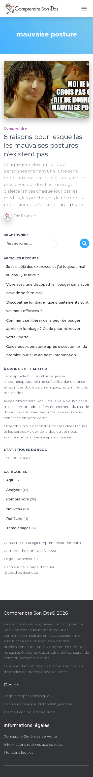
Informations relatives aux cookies (33, 744)
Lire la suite (70, 204)
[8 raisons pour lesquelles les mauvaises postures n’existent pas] (46, 89)
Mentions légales (18, 752)
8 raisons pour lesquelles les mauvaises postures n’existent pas (43, 145)
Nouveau (14, 509)
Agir (9, 480)
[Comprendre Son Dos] (33, 8)
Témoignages (18, 528)
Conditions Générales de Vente (30, 736)
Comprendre (15, 128)
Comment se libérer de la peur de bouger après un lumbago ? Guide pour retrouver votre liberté (43, 328)
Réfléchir (14, 518)
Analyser (14, 490)
